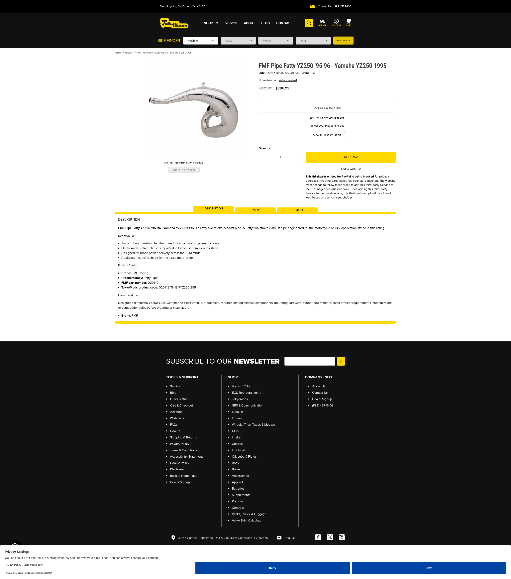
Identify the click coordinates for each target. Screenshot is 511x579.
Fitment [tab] (297, 210)
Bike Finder (168, 41)
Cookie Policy (179, 463)
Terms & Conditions (183, 450)
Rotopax (238, 501)
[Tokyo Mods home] (174, 23)
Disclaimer (177, 469)
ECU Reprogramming (246, 392)
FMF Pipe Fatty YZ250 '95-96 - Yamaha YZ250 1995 (164, 53)
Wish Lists (177, 418)
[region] (123, 108)
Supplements (241, 495)
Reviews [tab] (255, 210)
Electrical (238, 450)
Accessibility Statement (186, 456)
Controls (238, 507)
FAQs (173, 424)
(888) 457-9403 (323, 405)
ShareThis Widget (183, 169)
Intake (236, 437)
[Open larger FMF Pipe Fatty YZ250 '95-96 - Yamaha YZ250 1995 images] (193, 110)
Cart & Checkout (181, 405)
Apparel (237, 482)
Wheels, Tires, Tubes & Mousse (253, 424)
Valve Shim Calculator (247, 520)
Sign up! (341, 361)
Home (118, 53)
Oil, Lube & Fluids (244, 456)
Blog (173, 392)
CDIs (235, 431)
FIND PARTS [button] (343, 40)
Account (176, 411)
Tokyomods (240, 399)
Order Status (178, 399)
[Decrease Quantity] (263, 157)
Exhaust (129, 53)
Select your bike (320, 126)
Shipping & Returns (183, 437)
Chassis (237, 443)
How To (175, 431)
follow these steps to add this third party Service (358, 184)
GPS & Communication (247, 405)
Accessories (240, 475)
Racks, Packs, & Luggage (249, 514)
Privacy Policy (179, 443)
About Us (318, 386)
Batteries (238, 488)
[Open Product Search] (309, 23)
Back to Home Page (183, 475)
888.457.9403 (342, 6)
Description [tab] (214, 208)
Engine (237, 418)
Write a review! (288, 80)
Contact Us (325, 6)
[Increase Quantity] (298, 157)
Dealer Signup (180, 482)
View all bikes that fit (327, 135)
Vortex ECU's (241, 386)
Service (175, 386)
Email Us (289, 537)
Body (235, 463)
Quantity (264, 148)
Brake (236, 469)
